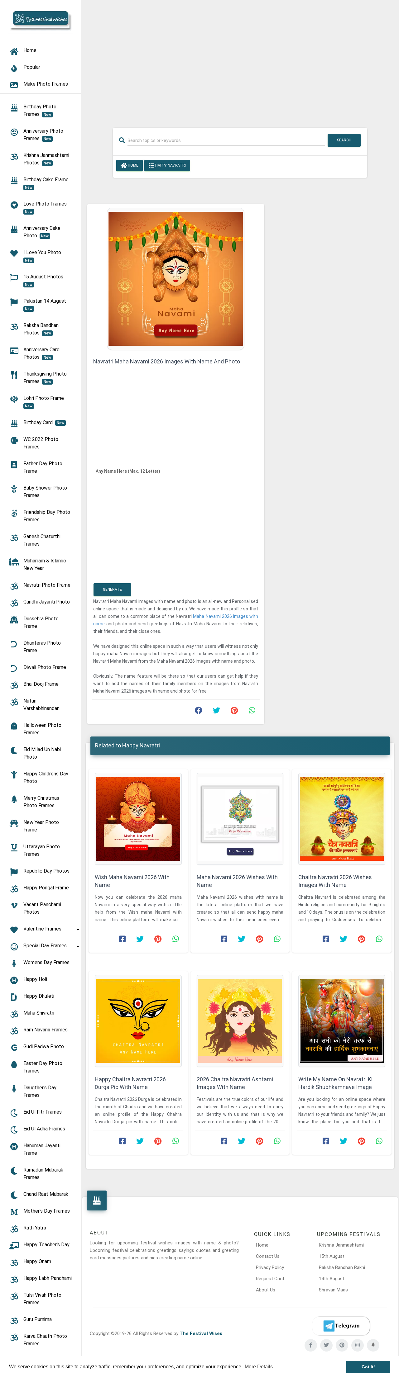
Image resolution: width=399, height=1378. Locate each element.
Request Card (270, 1278)
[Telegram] (341, 1326)
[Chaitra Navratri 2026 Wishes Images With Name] (342, 819)
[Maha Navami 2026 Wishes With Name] (240, 819)
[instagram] (357, 1345)
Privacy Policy (270, 1267)
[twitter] (326, 1345)
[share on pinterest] (234, 711)
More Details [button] (259, 1366)
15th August (331, 1256)
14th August (331, 1278)
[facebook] (311, 1345)
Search (344, 140)
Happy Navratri (170, 165)
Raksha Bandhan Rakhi (342, 1267)
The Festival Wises (201, 1333)
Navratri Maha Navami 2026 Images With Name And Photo (166, 361)
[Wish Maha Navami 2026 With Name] (138, 819)
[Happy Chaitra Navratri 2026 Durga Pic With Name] (138, 1021)
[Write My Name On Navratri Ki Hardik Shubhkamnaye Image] (342, 1021)
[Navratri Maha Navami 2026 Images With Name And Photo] (175, 278)
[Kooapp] (373, 1345)
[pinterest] (342, 1345)
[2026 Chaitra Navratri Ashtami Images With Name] (240, 1021)
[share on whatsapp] (251, 711)
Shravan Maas (333, 1290)
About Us (265, 1290)
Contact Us (268, 1256)
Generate (112, 589)
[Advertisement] (240, 59)
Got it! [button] (368, 1366)
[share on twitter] (216, 711)
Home (132, 165)
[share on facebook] (198, 711)
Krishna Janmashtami (341, 1245)
